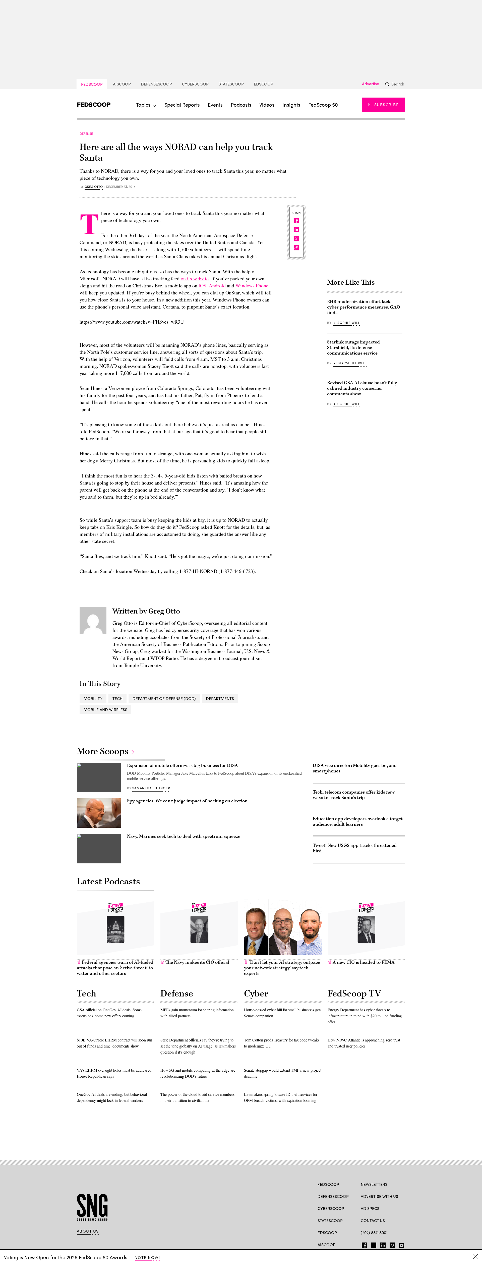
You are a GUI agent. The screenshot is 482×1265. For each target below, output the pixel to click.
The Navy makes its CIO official (196, 962)
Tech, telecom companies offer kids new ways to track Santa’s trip (354, 795)
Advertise (370, 83)
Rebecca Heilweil (350, 363)
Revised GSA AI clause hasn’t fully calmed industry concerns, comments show (362, 388)
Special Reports (182, 104)
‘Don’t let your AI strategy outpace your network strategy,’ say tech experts (282, 968)
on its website (195, 278)
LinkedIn (383, 1244)
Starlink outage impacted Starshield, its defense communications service (353, 347)
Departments (220, 698)
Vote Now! (147, 1257)
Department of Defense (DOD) (164, 698)
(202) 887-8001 (374, 1232)
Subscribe (386, 104)
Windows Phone (251, 285)
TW (373, 1244)
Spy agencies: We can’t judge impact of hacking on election (187, 801)
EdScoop (263, 83)
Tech (117, 698)
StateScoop (231, 83)
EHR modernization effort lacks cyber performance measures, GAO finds (363, 307)
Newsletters (374, 1184)
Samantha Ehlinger (151, 788)
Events (215, 104)
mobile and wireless (105, 709)
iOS (202, 285)
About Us (88, 1231)
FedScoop (92, 84)
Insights (291, 104)
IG (391, 1244)
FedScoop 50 (323, 104)
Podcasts (241, 104)
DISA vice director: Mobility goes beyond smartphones (355, 768)
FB (363, 1244)
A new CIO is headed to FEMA (363, 962)
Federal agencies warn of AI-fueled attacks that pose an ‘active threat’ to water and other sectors (115, 968)
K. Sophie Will (346, 322)
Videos (266, 104)
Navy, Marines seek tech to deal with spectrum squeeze (183, 836)
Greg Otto (94, 187)
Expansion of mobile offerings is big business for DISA (182, 765)
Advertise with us (379, 1196)
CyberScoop (195, 83)
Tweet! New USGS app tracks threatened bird (355, 848)
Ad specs (370, 1208)
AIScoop (122, 83)
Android (217, 285)
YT (400, 1244)
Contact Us (373, 1220)
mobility (93, 698)
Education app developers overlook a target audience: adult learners (358, 821)
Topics (143, 104)
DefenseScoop (156, 83)
